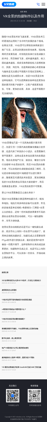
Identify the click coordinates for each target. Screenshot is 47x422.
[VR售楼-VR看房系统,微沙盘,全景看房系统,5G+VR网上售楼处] (9, 4)
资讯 (25, 12)
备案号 (34, 419)
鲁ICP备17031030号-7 (25, 419)
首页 (21, 12)
